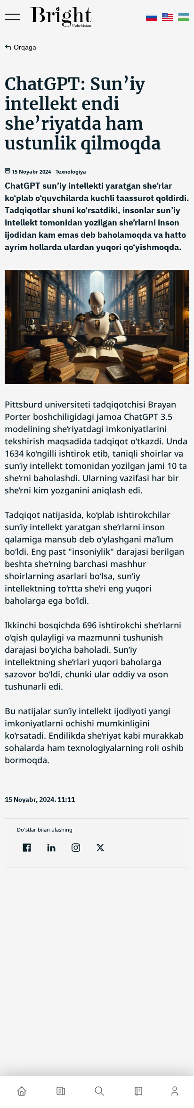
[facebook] (27, 849)
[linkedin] (51, 849)
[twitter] (100, 849)
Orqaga (25, 47)
